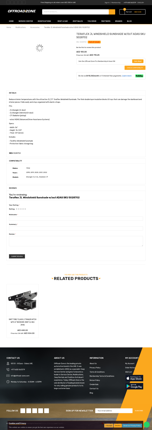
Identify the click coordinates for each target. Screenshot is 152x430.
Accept (109, 425)
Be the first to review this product (88, 47)
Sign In (107, 2)
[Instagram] (24, 2)
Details (12, 93)
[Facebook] (8, 2)
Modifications (21, 27)
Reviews (13, 188)
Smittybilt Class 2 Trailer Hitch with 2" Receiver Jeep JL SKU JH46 (22, 322)
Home (9, 27)
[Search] (112, 12)
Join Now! (138, 61)
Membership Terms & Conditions (102, 376)
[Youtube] (20, 2)
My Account (129, 363)
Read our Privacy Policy (132, 425)
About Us (93, 363)
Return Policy (95, 380)
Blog (91, 393)
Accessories (35, 27)
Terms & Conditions (97, 372)
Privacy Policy (95, 368)
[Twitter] (12, 2)
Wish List (128, 372)
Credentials (94, 384)
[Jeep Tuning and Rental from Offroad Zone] (23, 11)
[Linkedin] (16, 2)
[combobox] (75, 11)
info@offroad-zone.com (20, 376)
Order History (130, 368)
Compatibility (15, 161)
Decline (118, 425)
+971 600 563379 (130, 2)
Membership (116, 2)
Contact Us (94, 389)
